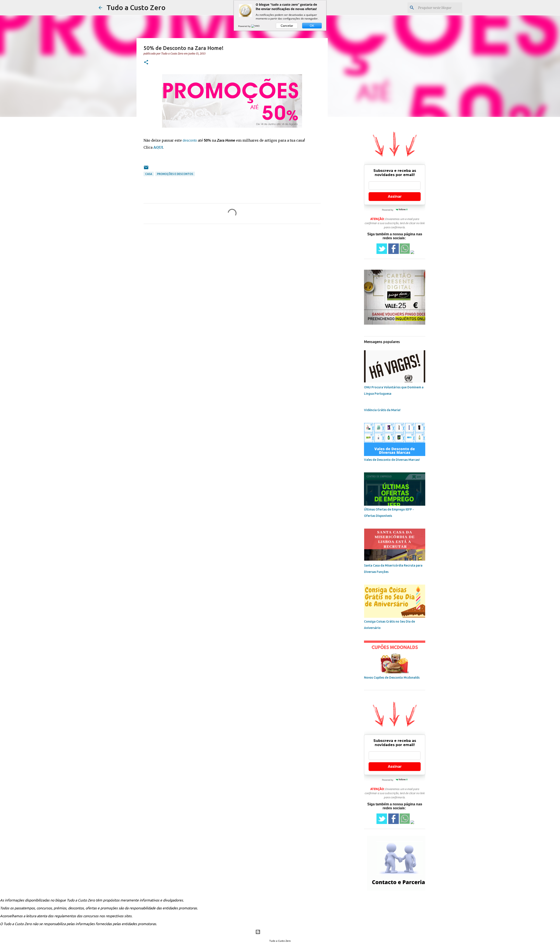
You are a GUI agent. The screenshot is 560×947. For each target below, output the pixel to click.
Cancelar (287, 25)
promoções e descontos (175, 174)
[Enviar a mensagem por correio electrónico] (146, 169)
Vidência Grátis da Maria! (382, 410)
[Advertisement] (373, 154)
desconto (190, 140)
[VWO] (255, 26)
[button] (146, 62)
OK (312, 25)
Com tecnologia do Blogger (283, 932)
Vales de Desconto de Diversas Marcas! (392, 459)
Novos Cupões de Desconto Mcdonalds (392, 677)
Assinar (395, 196)
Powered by (244, 26)
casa (148, 174)
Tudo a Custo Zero (136, 7)
